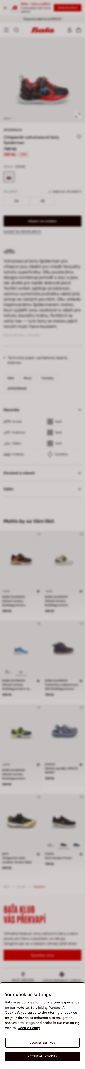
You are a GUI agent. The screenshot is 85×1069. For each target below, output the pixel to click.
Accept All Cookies (42, 1056)
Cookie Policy (29, 1028)
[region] (42, 1025)
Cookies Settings (42, 1043)
